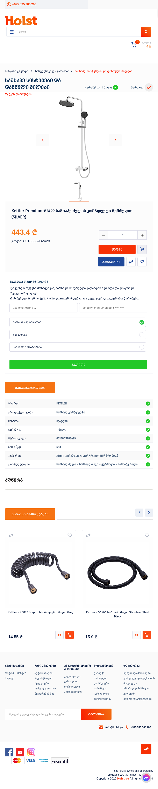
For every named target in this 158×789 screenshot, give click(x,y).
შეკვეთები (42, 683)
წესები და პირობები (137, 673)
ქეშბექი (99, 673)
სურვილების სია (45, 688)
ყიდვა (117, 249)
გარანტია (100, 688)
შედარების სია (44, 693)
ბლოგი (9, 678)
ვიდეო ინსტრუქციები (137, 698)
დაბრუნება (101, 683)
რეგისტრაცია (43, 678)
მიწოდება (100, 678)
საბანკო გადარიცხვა (27, 347)
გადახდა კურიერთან (27, 322)
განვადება (111, 262)
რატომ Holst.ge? (15, 673)
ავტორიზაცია (43, 673)
